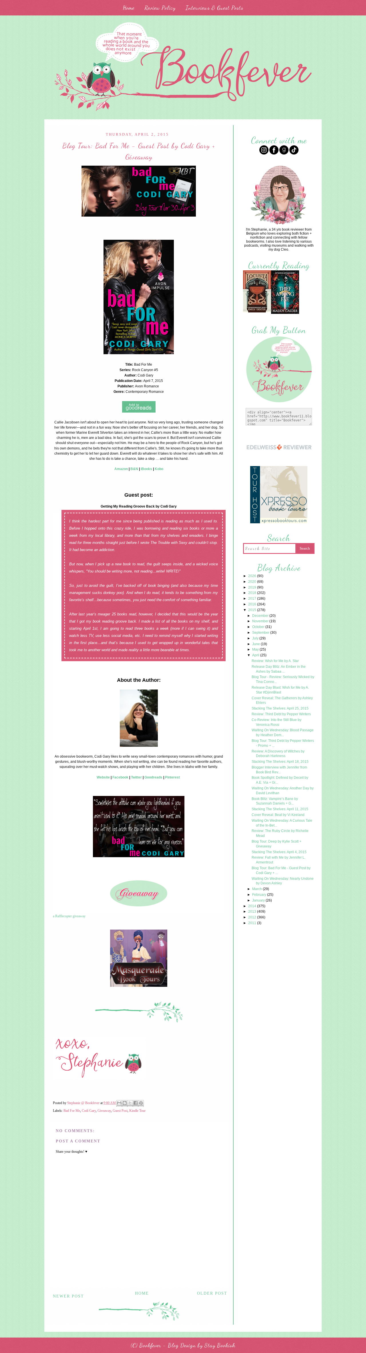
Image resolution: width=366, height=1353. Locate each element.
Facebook (120, 777)
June (256, 644)
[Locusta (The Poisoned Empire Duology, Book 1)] (257, 311)
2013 (252, 912)
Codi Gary (89, 1111)
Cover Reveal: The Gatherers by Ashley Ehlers (282, 700)
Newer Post (68, 1296)
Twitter (136, 777)
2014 (252, 906)
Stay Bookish (219, 1345)
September (261, 633)
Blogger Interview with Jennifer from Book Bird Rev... (279, 769)
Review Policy (160, 7)
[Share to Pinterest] (141, 1103)
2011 (252, 923)
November (260, 621)
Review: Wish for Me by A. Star (275, 661)
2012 (252, 917)
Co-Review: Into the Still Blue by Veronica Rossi (276, 722)
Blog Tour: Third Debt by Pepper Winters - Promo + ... (283, 743)
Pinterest (172, 777)
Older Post (212, 1293)
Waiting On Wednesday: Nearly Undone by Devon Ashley (283, 881)
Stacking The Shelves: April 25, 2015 (280, 708)
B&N (134, 469)
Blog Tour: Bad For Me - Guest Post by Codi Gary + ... (281, 870)
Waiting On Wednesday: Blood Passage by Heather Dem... (283, 732)
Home (128, 7)
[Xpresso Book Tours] (278, 522)
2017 (252, 599)
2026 (252, 576)
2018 (252, 593)
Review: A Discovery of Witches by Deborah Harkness (278, 753)
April (256, 655)
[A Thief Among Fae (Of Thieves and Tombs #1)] (285, 313)
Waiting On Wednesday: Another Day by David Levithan (283, 790)
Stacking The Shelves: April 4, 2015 (279, 852)
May (256, 649)
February (259, 895)
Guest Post (120, 1111)
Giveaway (104, 1111)
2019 (252, 587)
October (258, 627)
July (255, 638)
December (260, 616)
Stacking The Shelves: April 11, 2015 (280, 809)
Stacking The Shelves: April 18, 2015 (280, 762)
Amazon (121, 469)
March (257, 889)
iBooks (146, 469)
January (259, 900)
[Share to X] (130, 1103)
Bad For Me (71, 1111)
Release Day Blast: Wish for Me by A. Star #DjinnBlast (280, 690)
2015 (252, 610)
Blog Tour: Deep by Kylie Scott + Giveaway (276, 843)
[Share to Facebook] (135, 1103)
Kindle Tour (137, 1111)
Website (103, 777)
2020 (252, 582)
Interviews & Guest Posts (214, 7)
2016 (252, 604)
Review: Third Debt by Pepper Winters (281, 714)
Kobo (159, 469)
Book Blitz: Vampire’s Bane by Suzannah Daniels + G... (275, 801)
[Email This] (119, 1103)
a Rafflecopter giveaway (69, 916)
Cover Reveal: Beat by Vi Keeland (278, 815)
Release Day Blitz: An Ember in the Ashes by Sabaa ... (279, 669)
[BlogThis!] (125, 1103)
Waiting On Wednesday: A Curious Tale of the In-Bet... (282, 823)
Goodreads (153, 777)
